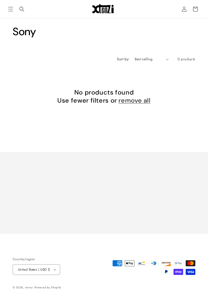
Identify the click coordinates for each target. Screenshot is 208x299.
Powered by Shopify (47, 287)
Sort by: (123, 59)
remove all (134, 101)
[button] (10, 9)
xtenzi (29, 287)
